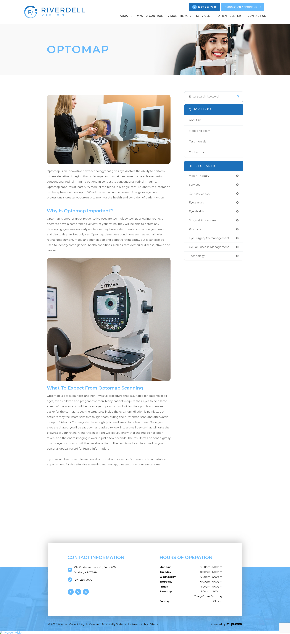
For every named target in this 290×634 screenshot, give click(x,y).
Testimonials (197, 141)
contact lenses (199, 193)
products (195, 229)
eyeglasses (196, 202)
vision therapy (199, 175)
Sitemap (155, 624)
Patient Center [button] (229, 15)
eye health (196, 211)
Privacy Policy (139, 624)
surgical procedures (202, 220)
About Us (195, 120)
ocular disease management (209, 247)
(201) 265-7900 (83, 579)
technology (197, 256)
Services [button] (203, 15)
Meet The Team (200, 131)
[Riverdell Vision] (145, 632)
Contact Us (257, 15)
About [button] (125, 15)
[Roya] (234, 624)
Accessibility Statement (115, 624)
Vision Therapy (179, 15)
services (194, 184)
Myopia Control (150, 15)
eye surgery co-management (209, 238)
